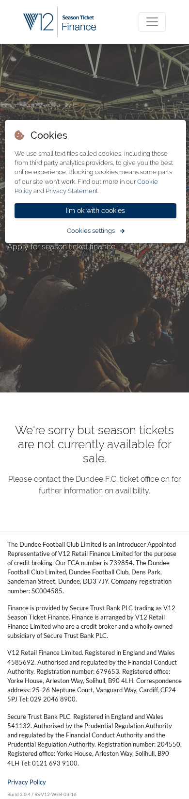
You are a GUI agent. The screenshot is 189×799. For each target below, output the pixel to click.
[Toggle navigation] (152, 22)
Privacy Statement (72, 191)
